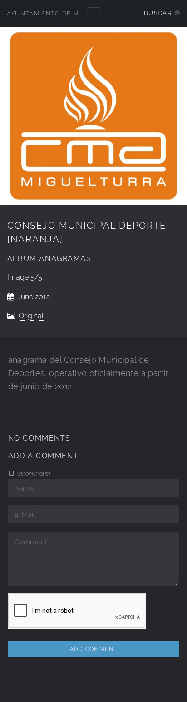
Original (31, 315)
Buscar (158, 13)
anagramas (65, 258)
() (33, 473)
